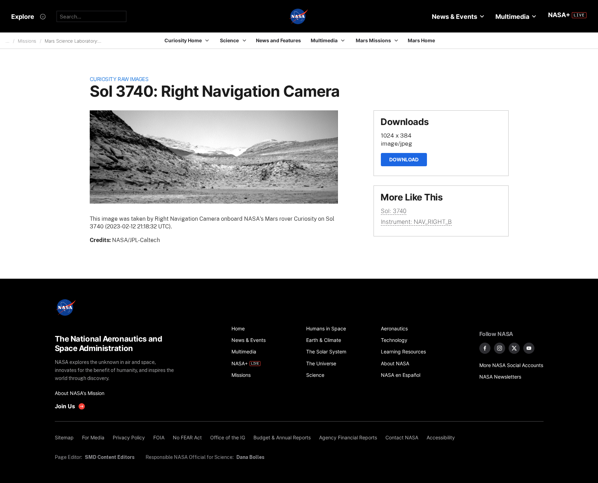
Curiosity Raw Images (119, 79)
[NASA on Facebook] (484, 348)
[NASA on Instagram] (499, 348)
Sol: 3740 (393, 210)
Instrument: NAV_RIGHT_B (416, 221)
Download (404, 159)
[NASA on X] (514, 348)
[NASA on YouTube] (528, 348)
